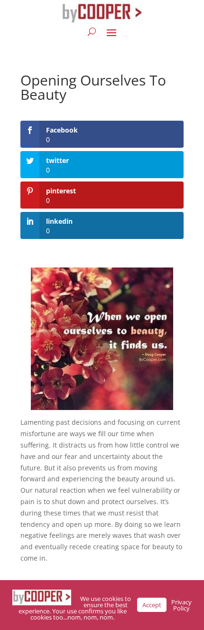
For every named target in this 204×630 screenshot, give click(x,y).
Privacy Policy (181, 605)
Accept (151, 605)
